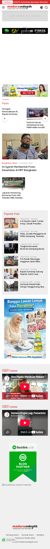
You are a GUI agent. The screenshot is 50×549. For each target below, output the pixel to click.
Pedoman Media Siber (25, 538)
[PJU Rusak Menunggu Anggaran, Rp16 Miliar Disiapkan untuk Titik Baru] (11, 261)
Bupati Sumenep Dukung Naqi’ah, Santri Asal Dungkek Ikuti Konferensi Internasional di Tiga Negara (31, 272)
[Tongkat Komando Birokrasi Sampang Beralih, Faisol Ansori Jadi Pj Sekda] (11, 248)
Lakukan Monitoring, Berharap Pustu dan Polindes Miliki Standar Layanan (12, 195)
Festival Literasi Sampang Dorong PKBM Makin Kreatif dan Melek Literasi (36, 125)
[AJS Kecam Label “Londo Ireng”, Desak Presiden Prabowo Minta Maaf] (11, 223)
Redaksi (40, 535)
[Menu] (4, 7)
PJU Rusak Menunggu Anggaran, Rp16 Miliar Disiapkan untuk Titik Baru (32, 260)
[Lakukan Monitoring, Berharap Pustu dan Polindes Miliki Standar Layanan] (13, 183)
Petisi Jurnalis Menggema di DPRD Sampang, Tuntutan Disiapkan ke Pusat (33, 235)
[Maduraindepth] (19, 7)
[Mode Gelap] (41, 7)
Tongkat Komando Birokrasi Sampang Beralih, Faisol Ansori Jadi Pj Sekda (32, 247)
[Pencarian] (46, 7)
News (14, 163)
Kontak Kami (28, 535)
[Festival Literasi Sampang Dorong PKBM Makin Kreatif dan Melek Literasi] (37, 114)
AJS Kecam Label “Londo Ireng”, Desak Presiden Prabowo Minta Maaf (31, 222)
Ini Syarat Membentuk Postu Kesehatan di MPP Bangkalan (19, 168)
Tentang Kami (12, 535)
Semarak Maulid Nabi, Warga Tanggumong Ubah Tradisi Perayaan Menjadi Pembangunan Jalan (32, 285)
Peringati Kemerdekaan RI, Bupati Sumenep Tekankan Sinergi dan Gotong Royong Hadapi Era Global (12, 111)
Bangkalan (7, 163)
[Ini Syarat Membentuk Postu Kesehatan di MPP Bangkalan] (25, 146)
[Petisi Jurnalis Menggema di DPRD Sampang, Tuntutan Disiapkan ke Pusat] (11, 236)
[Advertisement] (25, 57)
